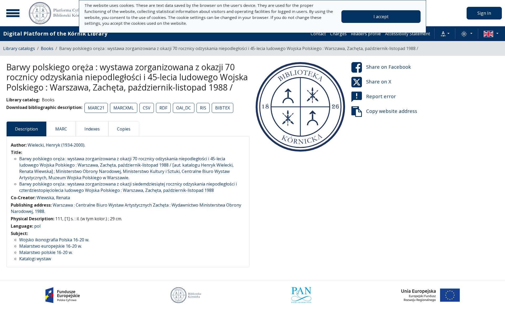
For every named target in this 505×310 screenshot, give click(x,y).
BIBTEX (222, 108)
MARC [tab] (61, 129)
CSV (146, 108)
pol (37, 226)
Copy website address (391, 111)
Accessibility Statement (407, 34)
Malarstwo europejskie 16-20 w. (50, 246)
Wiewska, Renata (53, 198)
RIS (203, 108)
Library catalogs (19, 48)
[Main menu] (13, 13)
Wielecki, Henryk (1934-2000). (56, 145)
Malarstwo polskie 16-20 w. (46, 252)
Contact (318, 34)
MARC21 (96, 108)
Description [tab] (26, 129)
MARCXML (123, 108)
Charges (338, 34)
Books (47, 48)
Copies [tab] (123, 129)
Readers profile (366, 34)
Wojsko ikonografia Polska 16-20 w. (54, 240)
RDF (163, 108)
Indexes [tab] (92, 129)
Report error (381, 96)
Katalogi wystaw (35, 259)
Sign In (484, 13)
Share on (388, 66)
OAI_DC (183, 108)
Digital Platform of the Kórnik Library (55, 33)
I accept (380, 16)
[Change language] (491, 33)
